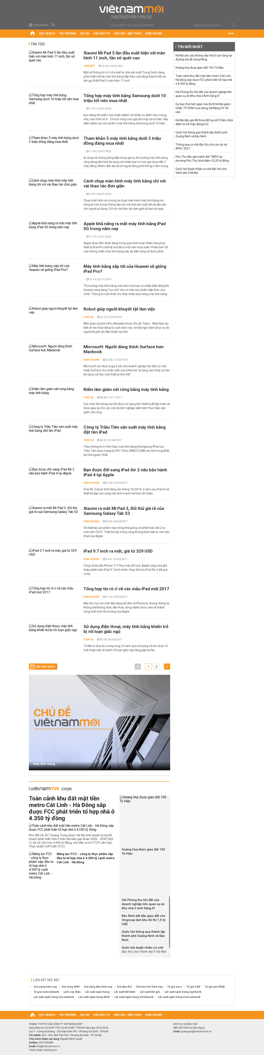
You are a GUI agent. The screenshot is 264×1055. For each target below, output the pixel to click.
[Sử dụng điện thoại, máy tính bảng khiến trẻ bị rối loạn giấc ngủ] (54, 628)
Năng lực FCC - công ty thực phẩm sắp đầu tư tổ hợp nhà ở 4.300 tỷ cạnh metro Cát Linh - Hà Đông (86, 858)
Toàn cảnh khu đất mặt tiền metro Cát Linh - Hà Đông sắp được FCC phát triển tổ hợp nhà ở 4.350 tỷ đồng (71, 808)
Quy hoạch (47, 33)
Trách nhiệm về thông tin (43, 1050)
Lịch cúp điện (72, 991)
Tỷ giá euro (174, 986)
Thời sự (89, 317)
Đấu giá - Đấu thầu (127, 33)
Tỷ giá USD (193, 986)
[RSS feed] (53, 25)
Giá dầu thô (124, 986)
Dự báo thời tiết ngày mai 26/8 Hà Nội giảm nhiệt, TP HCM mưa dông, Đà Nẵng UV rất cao (203, 108)
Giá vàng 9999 (70, 986)
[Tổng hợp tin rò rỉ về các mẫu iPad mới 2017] (54, 590)
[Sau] (167, 666)
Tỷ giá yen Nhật (215, 986)
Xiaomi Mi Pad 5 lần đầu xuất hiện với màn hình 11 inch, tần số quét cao (124, 55)
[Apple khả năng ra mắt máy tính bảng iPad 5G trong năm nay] (54, 225)
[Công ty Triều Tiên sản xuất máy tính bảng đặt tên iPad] (54, 429)
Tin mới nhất (190, 47)
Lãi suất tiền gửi (150, 991)
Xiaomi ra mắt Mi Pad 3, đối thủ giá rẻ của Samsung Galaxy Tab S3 (124, 511)
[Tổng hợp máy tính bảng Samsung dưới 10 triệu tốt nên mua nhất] (54, 99)
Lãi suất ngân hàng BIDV (94, 997)
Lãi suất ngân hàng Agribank (182, 991)
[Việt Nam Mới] (132, 12)
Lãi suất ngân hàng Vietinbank (133, 997)
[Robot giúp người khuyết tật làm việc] (54, 310)
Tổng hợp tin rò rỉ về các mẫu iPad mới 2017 (126, 588)
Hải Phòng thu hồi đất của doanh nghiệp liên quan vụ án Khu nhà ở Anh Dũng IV (143, 904)
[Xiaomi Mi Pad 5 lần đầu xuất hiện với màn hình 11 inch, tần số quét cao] (54, 56)
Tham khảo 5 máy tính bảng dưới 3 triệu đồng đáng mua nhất (122, 141)
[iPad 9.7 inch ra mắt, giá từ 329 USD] (54, 552)
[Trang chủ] (32, 33)
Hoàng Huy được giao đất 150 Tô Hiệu (143, 851)
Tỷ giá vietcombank (46, 991)
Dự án (84, 33)
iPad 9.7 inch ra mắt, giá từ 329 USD (118, 551)
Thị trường (67, 33)
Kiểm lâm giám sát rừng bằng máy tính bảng (126, 389)
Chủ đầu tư (101, 33)
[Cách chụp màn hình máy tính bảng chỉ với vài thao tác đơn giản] (54, 182)
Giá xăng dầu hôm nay (98, 986)
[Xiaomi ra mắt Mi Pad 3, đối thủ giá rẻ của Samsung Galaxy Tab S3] (54, 510)
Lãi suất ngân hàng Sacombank (54, 997)
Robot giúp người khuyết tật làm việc (119, 309)
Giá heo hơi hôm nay (149, 986)
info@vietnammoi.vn (48, 1046)
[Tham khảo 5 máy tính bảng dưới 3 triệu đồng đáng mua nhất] (54, 140)
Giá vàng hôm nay (45, 986)
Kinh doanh (153, 33)
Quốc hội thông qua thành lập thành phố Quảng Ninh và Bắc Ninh (143, 936)
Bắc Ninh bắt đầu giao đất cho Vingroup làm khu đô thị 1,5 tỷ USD (143, 920)
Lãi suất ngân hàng (97, 991)
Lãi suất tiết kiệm (124, 991)
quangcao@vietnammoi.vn (196, 1031)
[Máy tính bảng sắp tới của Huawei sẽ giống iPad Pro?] (54, 268)
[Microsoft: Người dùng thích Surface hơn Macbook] (54, 348)
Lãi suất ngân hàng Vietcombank (179, 997)
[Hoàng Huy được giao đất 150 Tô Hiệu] (145, 799)
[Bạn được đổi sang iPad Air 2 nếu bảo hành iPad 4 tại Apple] (54, 471)
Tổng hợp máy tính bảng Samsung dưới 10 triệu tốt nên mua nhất (125, 98)
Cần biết (89, 66)
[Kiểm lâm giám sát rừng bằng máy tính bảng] (54, 391)
